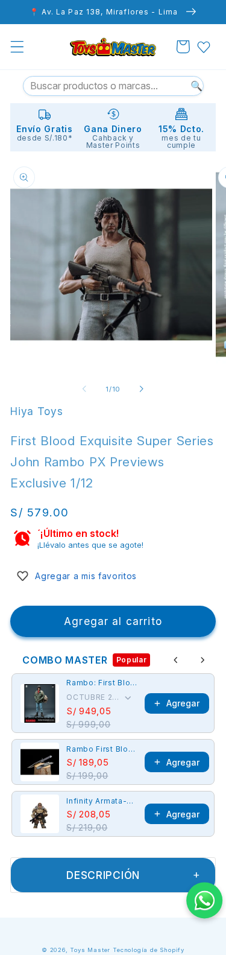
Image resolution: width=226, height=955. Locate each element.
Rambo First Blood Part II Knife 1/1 (101, 749)
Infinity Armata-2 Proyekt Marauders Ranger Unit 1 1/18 (101, 800)
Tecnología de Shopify (148, 950)
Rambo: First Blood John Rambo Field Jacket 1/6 (101, 682)
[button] (17, 46)
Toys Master (90, 950)
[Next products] (202, 660)
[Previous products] (176, 660)
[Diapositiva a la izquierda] (84, 389)
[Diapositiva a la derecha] (141, 389)
